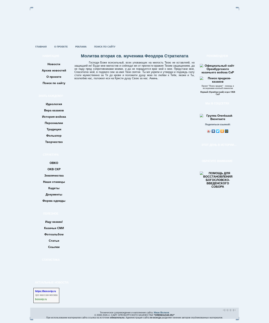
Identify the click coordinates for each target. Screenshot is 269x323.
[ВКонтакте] (213, 131)
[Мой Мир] (226, 131)
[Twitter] (218, 131)
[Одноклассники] (222, 131)
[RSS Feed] (35, 315)
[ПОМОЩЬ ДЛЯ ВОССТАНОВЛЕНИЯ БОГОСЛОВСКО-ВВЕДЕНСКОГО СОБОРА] (218, 186)
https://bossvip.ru (45, 291)
